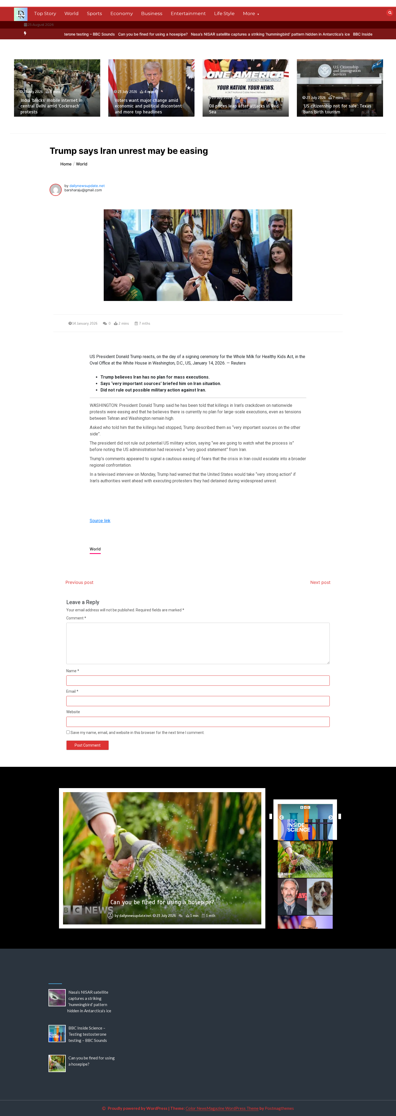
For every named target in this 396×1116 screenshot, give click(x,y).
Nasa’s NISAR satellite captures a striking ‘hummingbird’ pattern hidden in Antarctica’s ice (232, 34)
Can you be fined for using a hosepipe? (115, 34)
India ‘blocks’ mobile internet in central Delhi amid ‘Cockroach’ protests (51, 106)
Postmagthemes (279, 1108)
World (71, 13)
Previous (269, 816)
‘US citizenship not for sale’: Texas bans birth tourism (337, 109)
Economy (121, 13)
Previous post (79, 582)
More (249, 13)
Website (73, 712)
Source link (100, 520)
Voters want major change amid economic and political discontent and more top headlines (148, 106)
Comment (76, 618)
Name (72, 671)
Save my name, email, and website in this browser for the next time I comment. (137, 732)
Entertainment (188, 13)
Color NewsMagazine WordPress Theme (222, 1108)
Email (72, 691)
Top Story (45, 13)
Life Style (224, 13)
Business (151, 13)
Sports (94, 13)
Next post (320, 582)
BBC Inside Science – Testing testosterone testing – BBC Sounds (87, 1034)
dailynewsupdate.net (87, 185)
